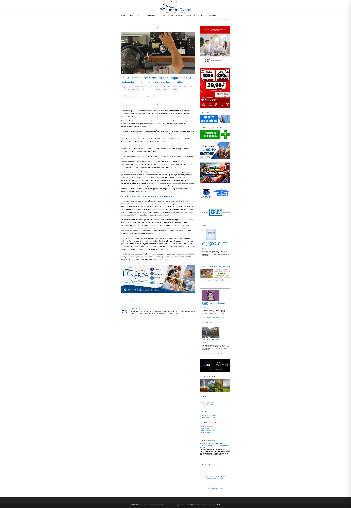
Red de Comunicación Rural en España (215, 488)
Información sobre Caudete (207, 415)
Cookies (189, 505)
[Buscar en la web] (228, 19)
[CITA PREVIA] (215, 119)
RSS (218, 505)
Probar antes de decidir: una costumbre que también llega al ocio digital (215, 445)
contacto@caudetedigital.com (215, 478)
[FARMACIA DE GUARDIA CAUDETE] (215, 134)
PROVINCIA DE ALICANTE (207, 428)
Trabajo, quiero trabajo (211, 340)
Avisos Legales (203, 505)
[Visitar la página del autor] (124, 311)
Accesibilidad (211, 505)
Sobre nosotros (181, 505)
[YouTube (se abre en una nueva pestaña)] (218, 19)
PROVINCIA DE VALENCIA (207, 430)
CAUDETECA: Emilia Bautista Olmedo (213, 304)
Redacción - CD (128, 96)
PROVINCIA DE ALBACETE (207, 426)
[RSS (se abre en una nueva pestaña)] (221, 19)
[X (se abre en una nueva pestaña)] (210, 19)
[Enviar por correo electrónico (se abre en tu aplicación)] (224, 19)
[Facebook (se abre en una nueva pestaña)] (213, 19)
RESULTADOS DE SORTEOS (207, 404)
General (152, 96)
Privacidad (195, 505)
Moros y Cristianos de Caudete (208, 417)
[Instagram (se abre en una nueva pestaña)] (216, 19)
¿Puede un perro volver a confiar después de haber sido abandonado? (215, 244)
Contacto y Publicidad (182, 506)
